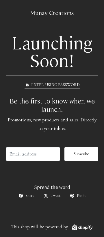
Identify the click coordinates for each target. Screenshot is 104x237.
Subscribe (81, 153)
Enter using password (55, 84)
